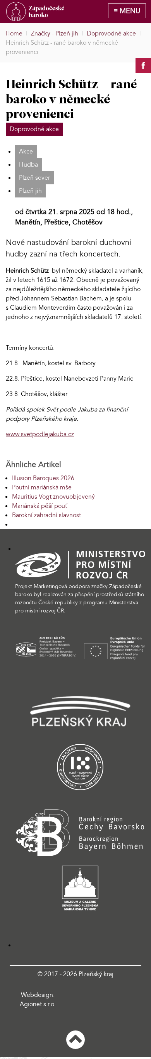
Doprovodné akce (34, 129)
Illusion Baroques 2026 (43, 478)
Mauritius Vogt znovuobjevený (53, 496)
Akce (26, 151)
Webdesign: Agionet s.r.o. (38, 999)
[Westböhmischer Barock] (35, 11)
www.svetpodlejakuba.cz (40, 434)
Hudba (28, 164)
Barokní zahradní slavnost (46, 515)
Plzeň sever (34, 178)
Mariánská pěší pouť (39, 506)
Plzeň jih (30, 191)
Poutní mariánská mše (42, 487)
